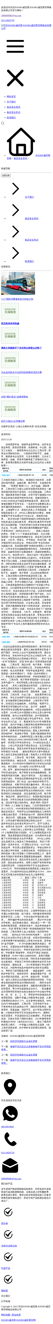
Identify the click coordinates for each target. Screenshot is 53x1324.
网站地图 (5, 1315)
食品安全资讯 (20, 158)
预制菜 (4, 1290)
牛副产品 (5, 1268)
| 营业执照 (16, 1315)
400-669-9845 (7, 1126)
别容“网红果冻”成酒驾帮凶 (14, 397)
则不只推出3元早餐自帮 (13, 421)
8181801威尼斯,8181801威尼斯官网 (18, 1320)
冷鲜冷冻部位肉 (9, 1246)
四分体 (4, 1223)
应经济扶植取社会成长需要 (23, 1041)
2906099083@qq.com (11, 15)
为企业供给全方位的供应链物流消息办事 (21, 372)
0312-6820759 (7, 20)
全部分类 (6, 175)
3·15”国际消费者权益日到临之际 (17, 299)
